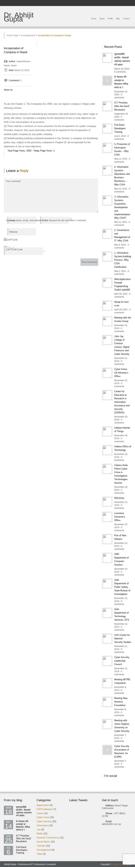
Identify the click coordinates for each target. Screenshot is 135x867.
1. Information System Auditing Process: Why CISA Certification (122, 260)
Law (39, 829)
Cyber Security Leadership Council (121, 661)
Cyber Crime (43, 817)
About (101, 18)
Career (40, 813)
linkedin (123, 3)
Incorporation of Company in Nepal (54, 35)
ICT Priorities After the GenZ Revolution (121, 106)
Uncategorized (28, 35)
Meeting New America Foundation (120, 702)
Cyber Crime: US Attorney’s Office (121, 373)
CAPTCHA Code (14, 249)
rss (109, 3)
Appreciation (43, 805)
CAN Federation (45, 809)
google (118, 3)
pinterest (127, 3)
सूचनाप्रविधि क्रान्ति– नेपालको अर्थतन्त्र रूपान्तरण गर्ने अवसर (24, 811)
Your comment (13, 181)
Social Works (43, 841)
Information (42, 825)
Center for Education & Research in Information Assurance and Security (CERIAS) (122, 402)
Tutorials (41, 845)
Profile (110, 18)
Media (40, 833)
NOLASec (119, 498)
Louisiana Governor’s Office (119, 517)
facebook (105, 3)
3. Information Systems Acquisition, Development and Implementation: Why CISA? (122, 207)
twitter (114, 3)
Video (39, 854)
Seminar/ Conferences (48, 837)
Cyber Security (44, 821)
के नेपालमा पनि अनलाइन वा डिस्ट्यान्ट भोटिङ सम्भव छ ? (23, 825)
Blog (118, 18)
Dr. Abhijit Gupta (19, 17)
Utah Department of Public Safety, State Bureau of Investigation (122, 587)
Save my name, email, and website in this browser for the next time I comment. (46, 220)
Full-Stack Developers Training (120, 128)
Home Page (12, 35)
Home (93, 18)
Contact (126, 18)
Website (13, 232)
